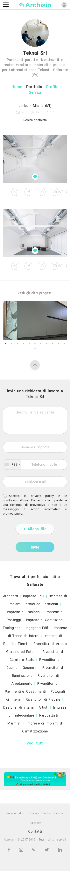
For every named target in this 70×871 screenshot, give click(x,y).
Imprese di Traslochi (24, 612)
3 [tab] (17, 343)
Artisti (43, 707)
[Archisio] (35, 4)
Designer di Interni (18, 707)
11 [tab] (64, 343)
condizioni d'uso (15, 500)
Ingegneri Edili (37, 628)
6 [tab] (35, 343)
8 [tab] (47, 343)
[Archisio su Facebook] (9, 849)
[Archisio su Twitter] (47, 849)
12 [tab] (35, 348)
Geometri (30, 668)
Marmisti (14, 723)
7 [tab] (41, 343)
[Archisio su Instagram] (21, 849)
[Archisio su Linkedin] (60, 849)
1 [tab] (6, 343)
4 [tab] (23, 343)
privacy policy (42, 496)
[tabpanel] (35, 320)
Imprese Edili (33, 596)
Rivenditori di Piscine (43, 699)
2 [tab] (12, 343)
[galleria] (35, 159)
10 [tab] (58, 343)
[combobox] (12, 464)
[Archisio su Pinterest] (34, 849)
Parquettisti (48, 715)
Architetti (10, 596)
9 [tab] (52, 343)
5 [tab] (29, 343)
